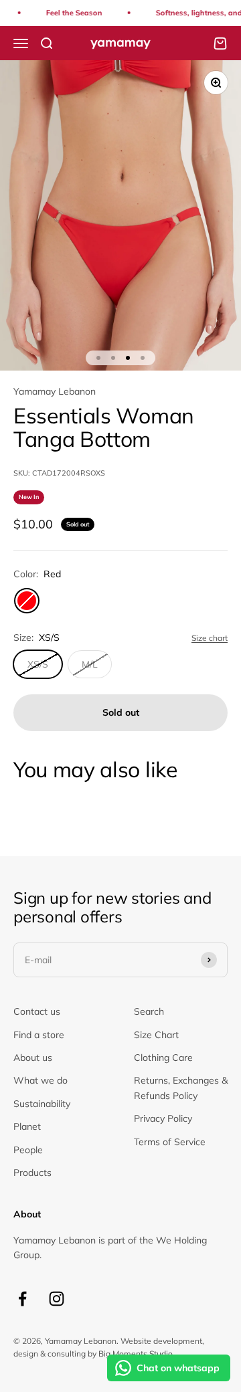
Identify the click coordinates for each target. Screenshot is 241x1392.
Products (32, 1173)
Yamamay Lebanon (54, 391)
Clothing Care (163, 1058)
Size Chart (156, 1035)
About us (32, 1058)
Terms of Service (170, 1142)
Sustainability (41, 1104)
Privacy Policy (163, 1118)
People (28, 1150)
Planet (27, 1126)
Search (149, 1011)
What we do (40, 1080)
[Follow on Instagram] (57, 1299)
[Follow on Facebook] (22, 1299)
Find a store (38, 1035)
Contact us (36, 1011)
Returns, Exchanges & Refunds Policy (181, 1087)
